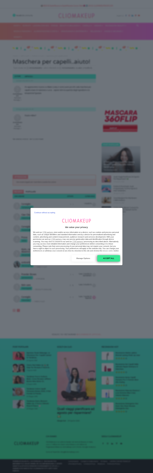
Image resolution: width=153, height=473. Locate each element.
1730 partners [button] (47, 232)
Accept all (108, 258)
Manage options (83, 258)
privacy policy (108, 251)
